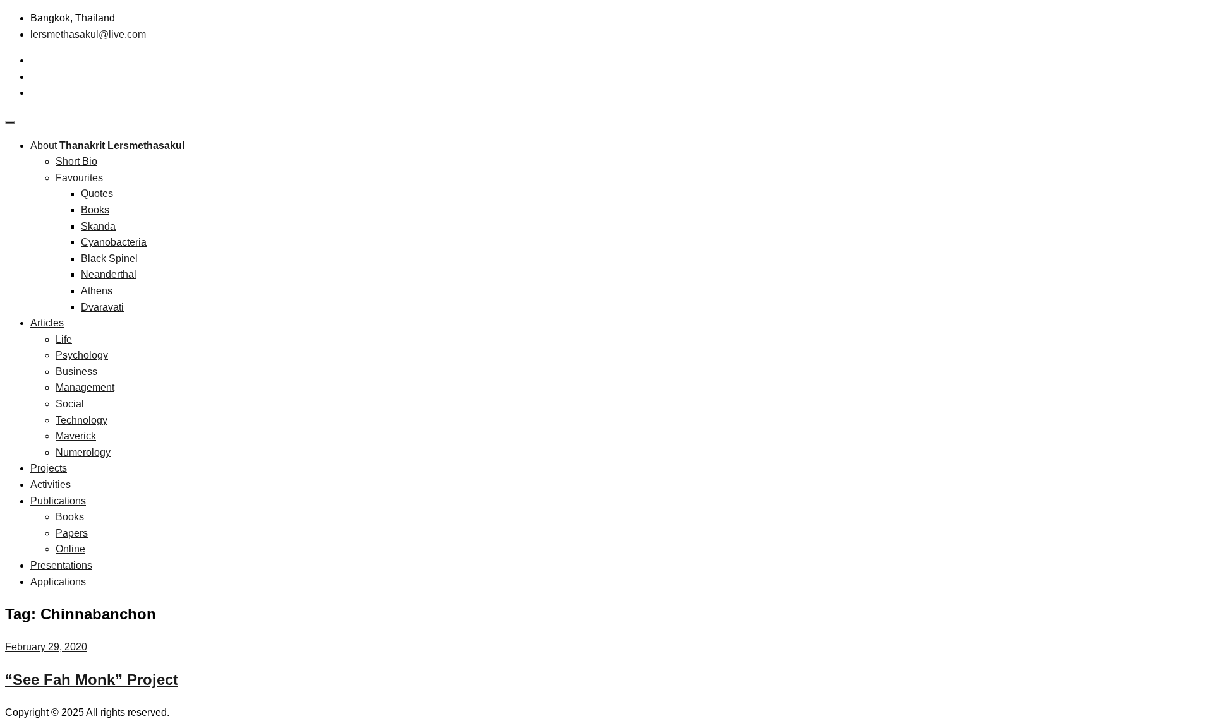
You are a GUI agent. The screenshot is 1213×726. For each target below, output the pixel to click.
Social (70, 403)
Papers (72, 533)
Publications (58, 501)
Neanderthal (108, 274)
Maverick (76, 436)
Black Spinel (109, 258)
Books (95, 210)
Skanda (98, 226)
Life (64, 339)
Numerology (83, 452)
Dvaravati (102, 307)
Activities (50, 484)
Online (70, 549)
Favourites (79, 177)
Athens (96, 290)
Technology (81, 420)
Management (85, 387)
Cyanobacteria (114, 242)
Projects (48, 468)
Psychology (82, 355)
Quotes (97, 193)
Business (76, 371)
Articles (47, 323)
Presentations (61, 565)
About (107, 145)
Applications (58, 581)
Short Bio (76, 161)
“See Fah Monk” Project (91, 679)
